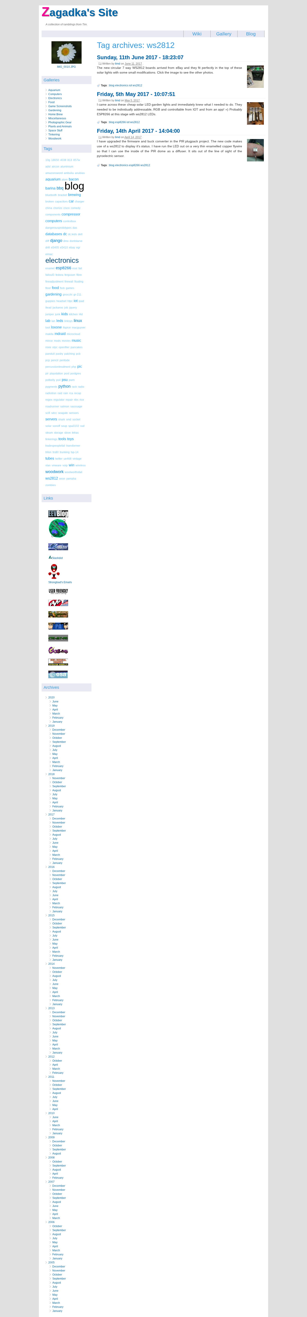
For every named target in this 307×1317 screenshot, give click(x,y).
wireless (81, 465)
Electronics (55, 98)
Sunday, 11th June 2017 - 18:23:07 (140, 57)
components (52, 214)
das (75, 227)
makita (49, 334)
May (55, 705)
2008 (51, 1157)
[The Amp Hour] (58, 537)
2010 (51, 1113)
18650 (55, 160)
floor (48, 288)
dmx (66, 240)
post (66, 373)
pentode (65, 360)
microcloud (73, 334)
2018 (51, 774)
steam (49, 432)
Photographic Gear (59, 122)
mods (57, 340)
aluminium (66, 166)
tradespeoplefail (55, 445)
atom (65, 179)
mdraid (60, 334)
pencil (54, 360)
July (54, 750)
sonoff (56, 425)
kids (64, 314)
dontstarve (76, 240)
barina (50, 188)
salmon (64, 406)
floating (78, 281)
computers (53, 221)
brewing (74, 195)
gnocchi (67, 294)
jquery (73, 307)
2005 (51, 1262)
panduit (50, 353)
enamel (50, 268)
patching (69, 353)
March (56, 713)
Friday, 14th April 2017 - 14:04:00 (138, 131)
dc (65, 234)
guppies (50, 301)
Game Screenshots (60, 106)
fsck (62, 288)
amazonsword (54, 173)
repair (69, 399)
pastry (59, 353)
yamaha (71, 478)
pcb (78, 353)
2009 (51, 1137)
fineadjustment (54, 281)
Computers (55, 94)
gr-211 (77, 294)
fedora (59, 274)
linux (78, 320)
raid (60, 393)
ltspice (67, 327)
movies (66, 340)
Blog (251, 33)
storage (58, 432)
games (70, 288)
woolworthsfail (73, 472)
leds (59, 321)
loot (47, 327)
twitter (58, 458)
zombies (50, 485)
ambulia (69, 173)
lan (53, 320)
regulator (59, 399)
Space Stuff (55, 130)
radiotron (50, 393)
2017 (51, 814)
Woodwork (54, 138)
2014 (51, 963)
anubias (80, 173)
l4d (81, 314)
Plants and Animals (60, 126)
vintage (77, 458)
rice (82, 399)
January (57, 721)
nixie (48, 347)
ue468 (67, 458)
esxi (74, 268)
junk (57, 314)
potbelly (50, 379)
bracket (62, 194)
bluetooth (51, 194)
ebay (72, 247)
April (55, 709)
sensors (74, 412)
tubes (49, 458)
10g (47, 160)
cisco (66, 207)
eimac (49, 254)
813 (69, 160)
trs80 (56, 452)
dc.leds (72, 234)
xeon (62, 478)
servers (51, 419)
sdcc (54, 412)
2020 (51, 697)
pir (47, 373)
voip (65, 465)
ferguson (70, 274)
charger (79, 201)
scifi (47, 412)
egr (78, 247)
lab (47, 321)
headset (61, 301)
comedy (75, 207)
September (59, 741)
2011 (51, 1076)
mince (49, 340)
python (64, 386)
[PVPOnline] (58, 605)
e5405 (55, 247)
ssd (82, 425)
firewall (69, 281)
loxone (56, 327)
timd (117, 63)
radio (81, 386)
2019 (51, 725)
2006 (51, 1222)
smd (68, 419)
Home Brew (55, 114)
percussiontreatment (57, 366)
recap (77, 393)
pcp (47, 360)
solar (48, 425)
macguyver (78, 327)
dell (80, 234)
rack (74, 386)
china (48, 207)
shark (61, 419)
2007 (51, 1181)
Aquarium (54, 90)
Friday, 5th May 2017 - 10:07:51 (136, 94)
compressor (71, 214)
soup (64, 425)
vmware (56, 465)
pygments (51, 386)
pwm (72, 379)
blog (74, 186)
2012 (51, 1056)
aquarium (52, 179)
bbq (60, 188)
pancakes (76, 347)
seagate (63, 412)
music (76, 340)
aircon (55, 166)
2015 (51, 915)
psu (65, 380)
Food (51, 102)
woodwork (54, 471)
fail (80, 268)
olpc (55, 347)
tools (62, 439)
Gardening (54, 110)
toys (70, 439)
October (57, 737)
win (71, 465)
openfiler (64, 347)
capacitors (61, 201)
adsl (48, 166)
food (55, 288)
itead (48, 307)
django (56, 240)
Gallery (223, 33)
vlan (48, 465)
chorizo (57, 207)
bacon (74, 179)
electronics (62, 260)
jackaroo (58, 307)
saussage (76, 406)
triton (48, 452)
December (58, 729)
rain (65, 393)
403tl (63, 160)
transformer (73, 445)
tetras (75, 432)
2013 (51, 1008)
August (56, 746)
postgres (75, 373)
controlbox (69, 221)
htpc (70, 301)
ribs (76, 399)
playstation (56, 373)
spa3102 (73, 425)
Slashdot (57, 558)
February (57, 717)
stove (67, 432)
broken (49, 201)
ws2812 (51, 478)
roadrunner (52, 406)
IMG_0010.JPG (66, 66)
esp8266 (63, 268)
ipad (81, 301)
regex (48, 399)
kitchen (73, 314)
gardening (53, 294)
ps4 (58, 379)
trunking (65, 452)
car (71, 201)
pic (79, 366)
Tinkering (54, 134)
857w (76, 160)
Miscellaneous (57, 118)
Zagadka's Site (80, 12)
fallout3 (49, 274)
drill (47, 247)
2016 (51, 867)
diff (47, 240)
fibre (79, 274)
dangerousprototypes (58, 227)
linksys (68, 320)
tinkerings (51, 439)
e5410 (64, 247)
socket (76, 419)
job (66, 307)
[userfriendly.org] (58, 593)
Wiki (197, 33)
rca (71, 393)
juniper (49, 314)
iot (76, 301)
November (58, 733)
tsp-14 (74, 452)
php (73, 366)
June (55, 701)
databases (53, 234)
